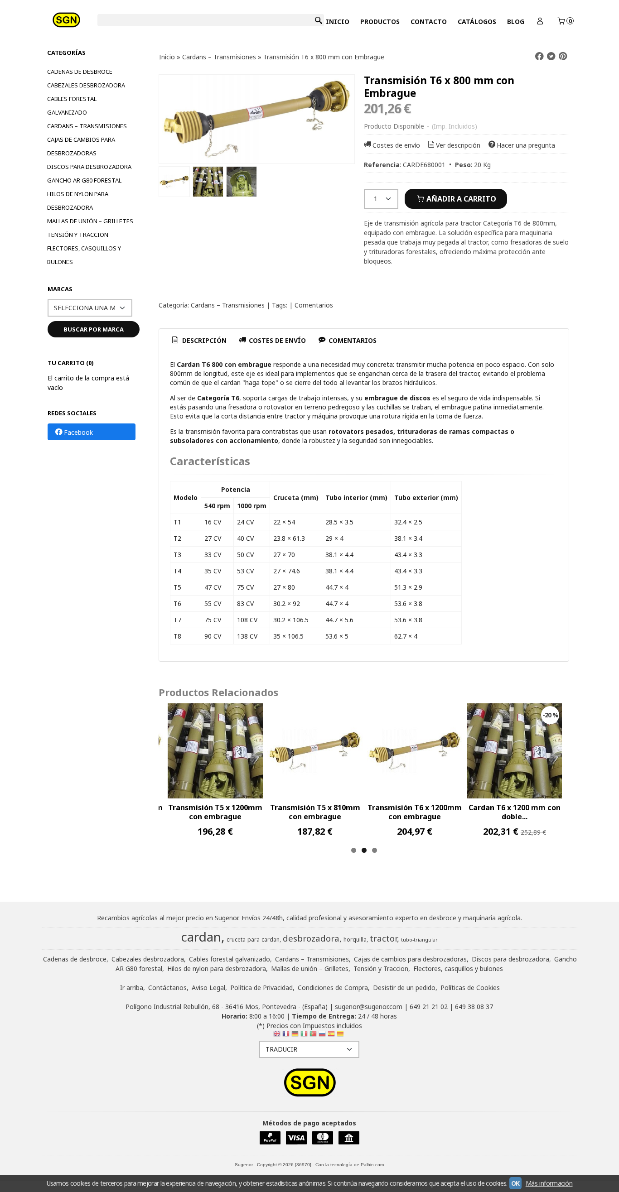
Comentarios (314, 305)
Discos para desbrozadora (89, 167)
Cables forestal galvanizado (72, 105)
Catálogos (477, 21)
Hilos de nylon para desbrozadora (77, 200)
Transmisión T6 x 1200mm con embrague (415, 812)
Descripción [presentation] (203, 340)
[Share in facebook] (540, 56)
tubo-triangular (419, 940)
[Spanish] (331, 1035)
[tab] (198, 340)
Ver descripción (458, 145)
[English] (276, 1035)
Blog (515, 21)
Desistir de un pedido (404, 987)
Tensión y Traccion (77, 235)
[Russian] (322, 1035)
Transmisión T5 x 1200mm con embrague (215, 812)
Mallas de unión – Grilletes (90, 221)
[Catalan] (341, 1035)
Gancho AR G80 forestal (84, 180)
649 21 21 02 (429, 1006)
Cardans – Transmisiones (87, 126)
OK (515, 1183)
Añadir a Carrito (460, 199)
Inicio (337, 21)
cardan (201, 936)
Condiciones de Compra (333, 987)
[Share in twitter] (551, 56)
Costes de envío (396, 145)
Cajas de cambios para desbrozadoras (81, 146)
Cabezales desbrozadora (86, 85)
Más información (549, 1183)
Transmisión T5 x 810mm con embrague (315, 812)
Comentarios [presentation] (352, 340)
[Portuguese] (313, 1035)
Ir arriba (131, 987)
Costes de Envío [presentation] (276, 340)
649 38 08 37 (474, 1006)
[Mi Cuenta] (540, 21)
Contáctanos (167, 987)
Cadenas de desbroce (79, 71)
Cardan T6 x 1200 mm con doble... (515, 812)
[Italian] (304, 1035)
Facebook (78, 432)
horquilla (355, 939)
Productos (380, 21)
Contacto (429, 21)
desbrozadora (311, 938)
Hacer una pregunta (526, 145)
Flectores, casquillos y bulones (84, 255)
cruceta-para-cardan (253, 939)
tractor (383, 938)
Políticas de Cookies (470, 987)
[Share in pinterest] (563, 56)
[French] (286, 1035)
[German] (295, 1035)
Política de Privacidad (261, 987)
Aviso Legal (208, 987)
